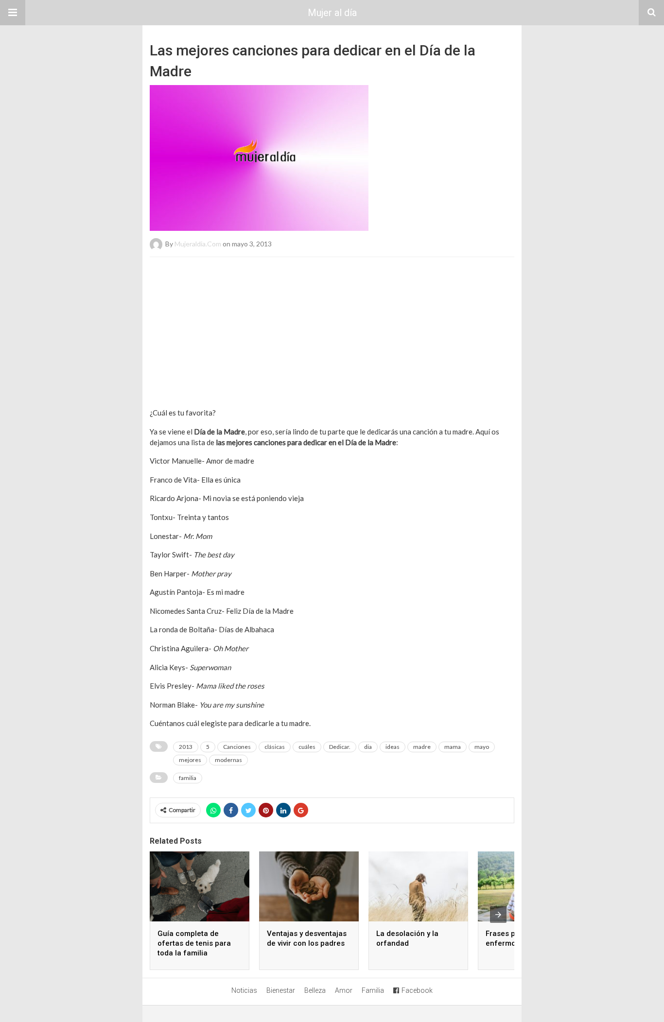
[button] (12, 12)
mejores (190, 759)
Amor (343, 990)
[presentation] (498, 914)
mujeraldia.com (198, 244)
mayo (481, 746)
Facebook (417, 990)
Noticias (244, 990)
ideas (392, 746)
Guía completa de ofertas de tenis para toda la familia (194, 943)
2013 (185, 746)
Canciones (237, 746)
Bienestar (280, 990)
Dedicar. (339, 746)
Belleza (315, 990)
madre (422, 746)
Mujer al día (332, 12)
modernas (228, 759)
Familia (373, 990)
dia (368, 746)
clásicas (274, 746)
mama (452, 746)
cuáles (306, 746)
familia (187, 777)
